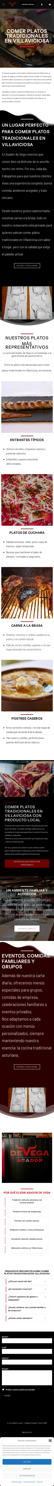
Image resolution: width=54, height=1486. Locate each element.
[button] (50, 1440)
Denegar (27, 1469)
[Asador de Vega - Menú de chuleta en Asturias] (12, 4)
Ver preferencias (27, 1475)
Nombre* (5, 1337)
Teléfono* (5, 1358)
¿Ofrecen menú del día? (20, 1281)
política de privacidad (27, 1390)
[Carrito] (50, 4)
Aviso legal (40, 1481)
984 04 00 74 (27, 1432)
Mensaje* (5, 1369)
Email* (4, 1347)
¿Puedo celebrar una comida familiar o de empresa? (27, 1309)
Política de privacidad (29, 1481)
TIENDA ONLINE (28, 4)
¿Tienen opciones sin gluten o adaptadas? (23, 1298)
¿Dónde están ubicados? (20, 1318)
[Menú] (3, 4)
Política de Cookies (16, 1481)
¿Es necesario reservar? (20, 1289)
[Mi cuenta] (42, 4)
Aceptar (26, 1462)
